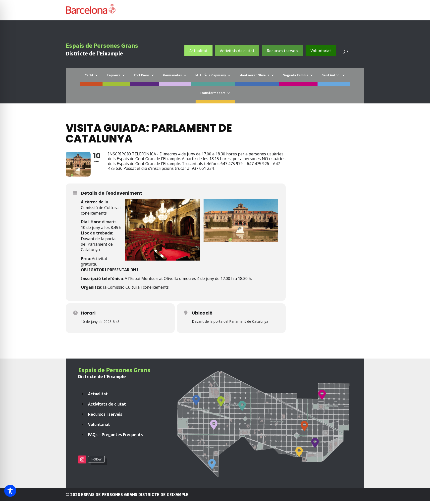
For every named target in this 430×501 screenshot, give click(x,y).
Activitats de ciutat (237, 50)
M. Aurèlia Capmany (210, 75)
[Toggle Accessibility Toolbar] (10, 490)
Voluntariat (321, 50)
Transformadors (212, 93)
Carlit (89, 75)
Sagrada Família (295, 75)
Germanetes (172, 75)
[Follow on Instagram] (82, 459)
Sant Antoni (331, 75)
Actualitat (198, 50)
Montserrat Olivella (254, 75)
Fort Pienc (142, 75)
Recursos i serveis (282, 50)
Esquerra (113, 75)
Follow (96, 459)
